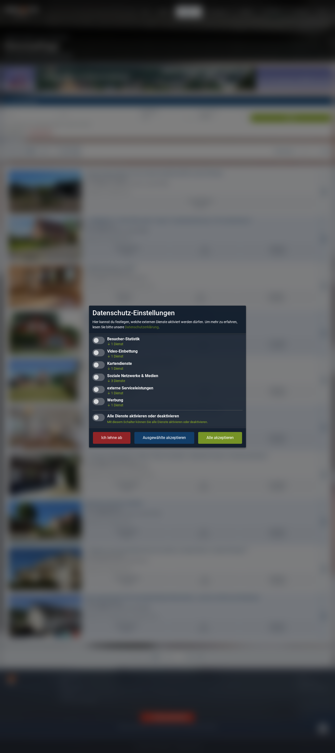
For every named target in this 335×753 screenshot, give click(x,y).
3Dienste (116, 381)
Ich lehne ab (111, 437)
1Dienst (115, 344)
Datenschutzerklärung (142, 327)
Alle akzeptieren (220, 437)
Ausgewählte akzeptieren (164, 437)
